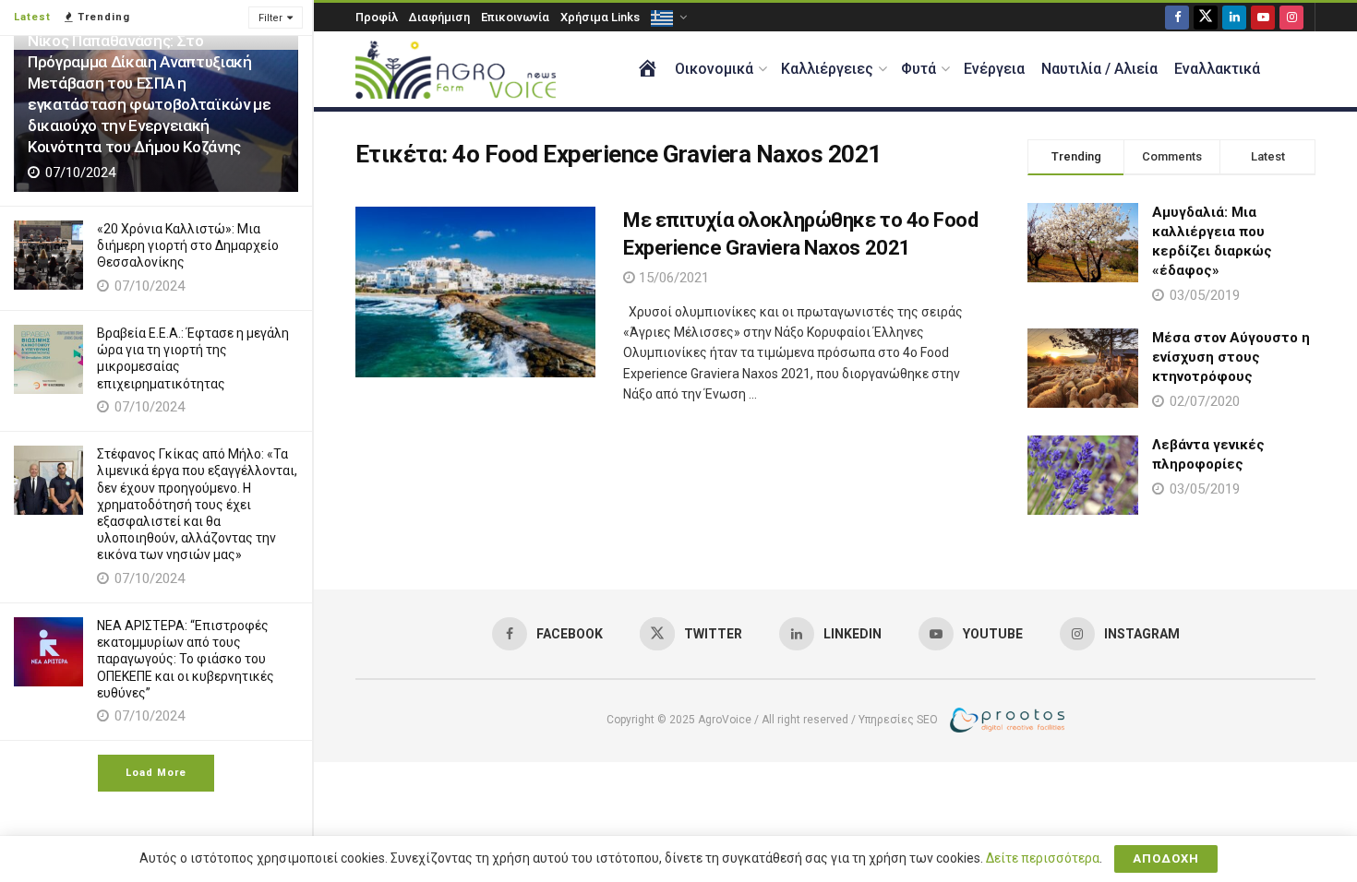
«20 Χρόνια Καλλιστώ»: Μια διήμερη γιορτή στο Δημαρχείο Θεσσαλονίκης (188, 245)
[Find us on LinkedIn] (1234, 17)
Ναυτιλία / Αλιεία (1099, 68)
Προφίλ (376, 17)
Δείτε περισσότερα (1042, 858)
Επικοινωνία (515, 17)
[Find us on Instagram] (1291, 17)
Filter (270, 18)
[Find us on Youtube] (1263, 17)
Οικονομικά (714, 68)
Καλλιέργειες (827, 68)
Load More (156, 773)
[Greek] (667, 17)
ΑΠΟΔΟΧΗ (1166, 858)
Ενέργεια (994, 68)
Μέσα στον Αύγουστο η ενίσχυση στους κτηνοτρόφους (1231, 357)
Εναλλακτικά (1217, 68)
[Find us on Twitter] (1206, 17)
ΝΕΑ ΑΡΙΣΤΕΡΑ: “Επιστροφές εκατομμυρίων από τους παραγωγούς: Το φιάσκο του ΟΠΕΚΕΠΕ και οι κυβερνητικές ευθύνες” (185, 659)
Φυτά (918, 68)
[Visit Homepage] (455, 69)
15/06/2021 (672, 277)
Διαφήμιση (439, 17)
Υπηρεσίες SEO (898, 719)
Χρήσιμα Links (600, 17)
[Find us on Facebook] (1177, 17)
